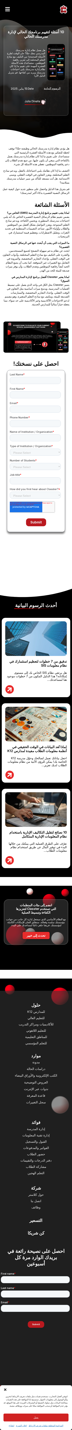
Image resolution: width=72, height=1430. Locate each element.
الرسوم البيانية (52, 88)
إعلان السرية (21, 1425)
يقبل (36, 1417)
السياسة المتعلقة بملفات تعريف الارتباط (46, 1425)
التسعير (36, 1220)
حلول (36, 1005)
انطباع (11, 1425)
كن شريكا (36, 1232)
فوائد (36, 1122)
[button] (5, 1389)
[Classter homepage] (63, 9)
